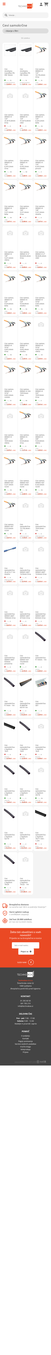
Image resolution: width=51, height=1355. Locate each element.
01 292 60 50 (25, 1001)
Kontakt (25, 1038)
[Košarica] (46, 4)
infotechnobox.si (25, 1006)
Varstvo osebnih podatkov (25, 1044)
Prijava (39, 4)
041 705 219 (25, 1003)
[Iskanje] (6, 15)
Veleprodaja (25, 1049)
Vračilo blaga (25, 1046)
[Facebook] (31, 962)
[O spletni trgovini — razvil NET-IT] (41, 1061)
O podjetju (25, 1036)
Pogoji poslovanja (25, 1041)
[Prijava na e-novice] (26, 951)
